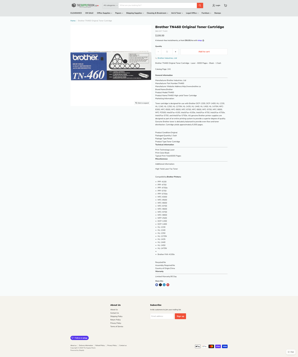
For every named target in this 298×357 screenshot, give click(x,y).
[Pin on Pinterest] (167, 284)
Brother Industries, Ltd (167, 58)
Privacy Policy (115, 323)
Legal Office (191, 13)
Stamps (217, 13)
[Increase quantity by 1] (176, 51)
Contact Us (114, 313)
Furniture (206, 13)
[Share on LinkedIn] (164, 284)
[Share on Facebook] (156, 284)
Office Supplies (104, 13)
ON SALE (89, 13)
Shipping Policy (116, 316)
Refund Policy (100, 345)
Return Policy (115, 320)
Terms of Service (116, 326)
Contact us (123, 345)
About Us (114, 309)
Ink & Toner (176, 13)
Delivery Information (86, 345)
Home (73, 21)
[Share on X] (160, 284)
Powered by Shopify (77, 350)
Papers (118, 13)
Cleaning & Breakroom (157, 13)
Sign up (180, 316)
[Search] (200, 5)
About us (73, 345)
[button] (216, 5)
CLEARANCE (76, 13)
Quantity (158, 46)
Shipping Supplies (134, 13)
